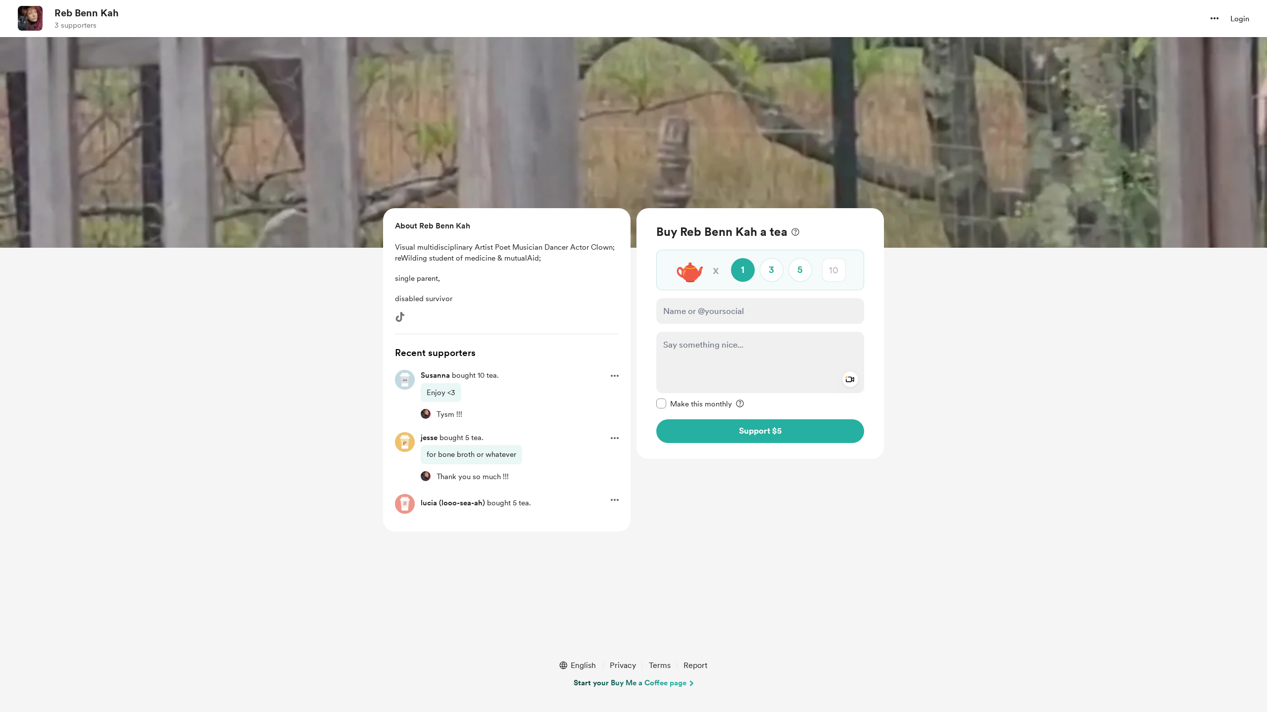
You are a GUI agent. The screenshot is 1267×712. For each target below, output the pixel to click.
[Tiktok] (400, 317)
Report (695, 665)
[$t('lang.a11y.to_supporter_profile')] (426, 414)
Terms (660, 665)
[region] (760, 333)
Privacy (623, 665)
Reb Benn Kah (86, 13)
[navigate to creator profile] (30, 18)
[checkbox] (694, 403)
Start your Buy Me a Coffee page (630, 682)
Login (1239, 18)
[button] (1214, 18)
